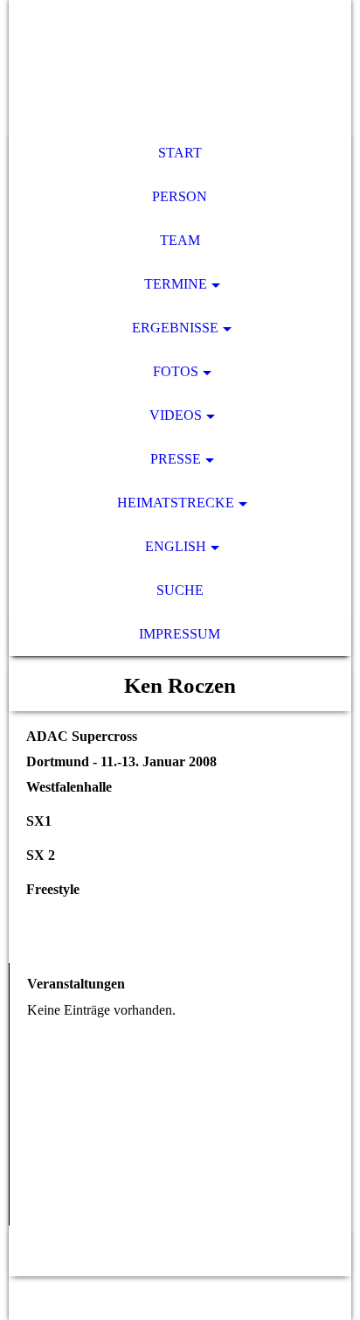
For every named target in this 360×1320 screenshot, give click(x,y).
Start (180, 152)
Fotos (175, 371)
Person (179, 196)
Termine (175, 283)
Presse (175, 458)
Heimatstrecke (175, 502)
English (175, 546)
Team (180, 240)
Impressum (179, 633)
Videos (175, 415)
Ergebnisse (175, 327)
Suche (180, 590)
